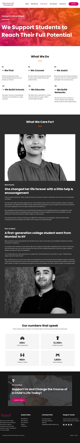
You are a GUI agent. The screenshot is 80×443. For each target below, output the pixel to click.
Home (27, 4)
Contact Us (62, 4)
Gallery (23, 424)
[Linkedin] (71, 425)
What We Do (43, 4)
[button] (73, 4)
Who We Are (34, 4)
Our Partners (53, 4)
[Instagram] (69, 425)
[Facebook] (64, 425)
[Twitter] (66, 425)
